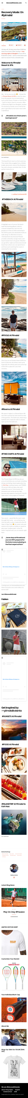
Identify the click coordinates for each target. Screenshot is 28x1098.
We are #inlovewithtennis (10, 1087)
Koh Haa (5, 485)
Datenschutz (7, 1092)
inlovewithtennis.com (14, 3)
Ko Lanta (12, 853)
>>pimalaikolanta (11, 710)
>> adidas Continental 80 (19, 194)
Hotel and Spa (5, 853)
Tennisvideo (13, 855)
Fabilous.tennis (14, 875)
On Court (14, 909)
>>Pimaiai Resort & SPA (8, 96)
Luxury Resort (19, 853)
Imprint (17, 1090)
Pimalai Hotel (6, 855)
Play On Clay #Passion (14, 912)
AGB (15, 1092)
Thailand (20, 855)
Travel (2, 9)
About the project (7, 1090)
